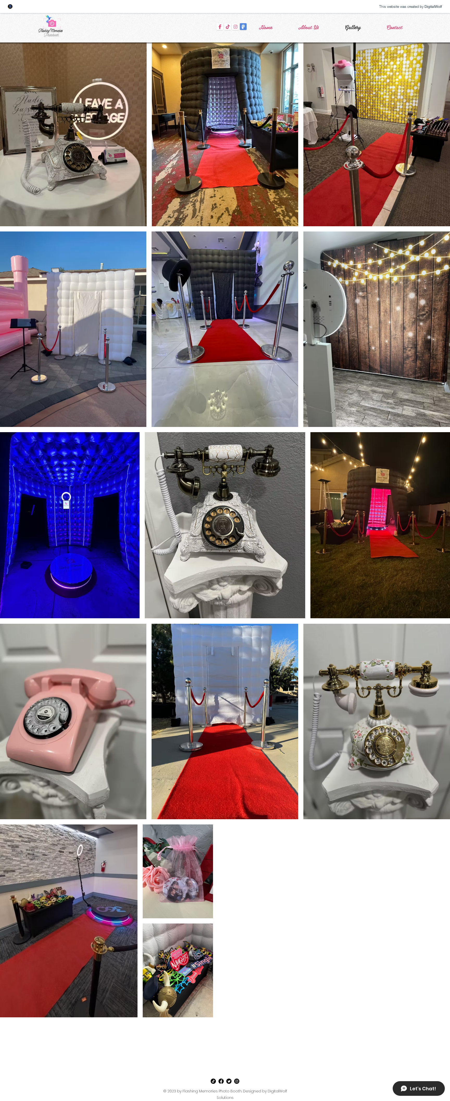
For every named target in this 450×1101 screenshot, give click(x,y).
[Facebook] (221, 1081)
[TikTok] (213, 1081)
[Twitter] (229, 1081)
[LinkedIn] (236, 1081)
